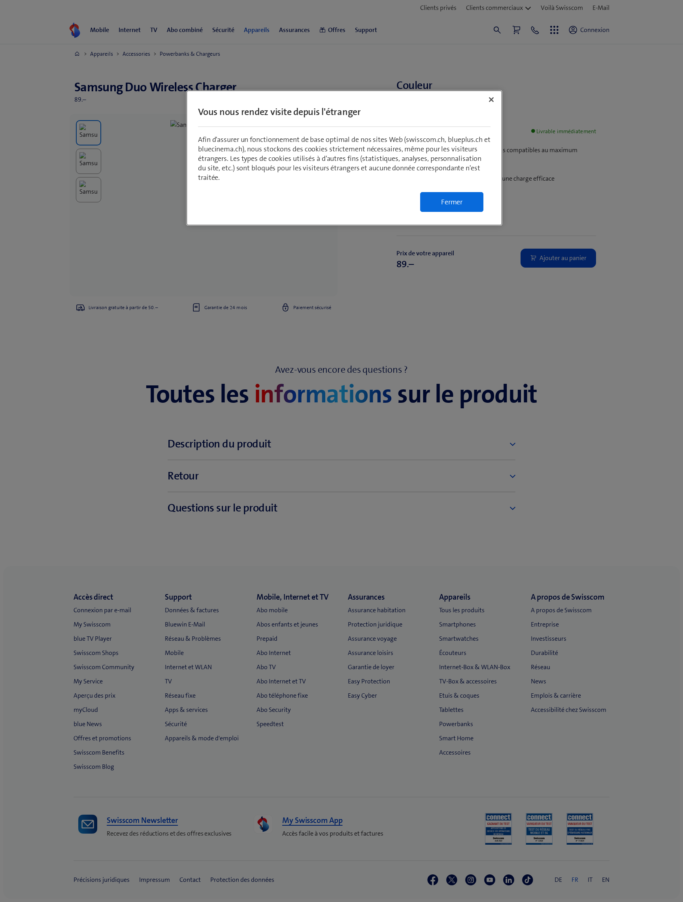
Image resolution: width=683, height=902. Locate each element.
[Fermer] (491, 99)
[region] (344, 158)
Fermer (451, 202)
